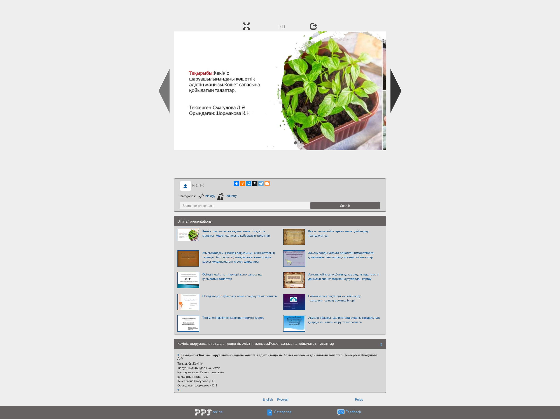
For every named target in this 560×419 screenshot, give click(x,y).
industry (231, 196)
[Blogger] (267, 183)
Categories (282, 411)
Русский (283, 399)
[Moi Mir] (248, 183)
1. (178, 355)
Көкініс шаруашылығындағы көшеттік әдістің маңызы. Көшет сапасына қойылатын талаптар (236, 233)
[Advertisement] (280, 10)
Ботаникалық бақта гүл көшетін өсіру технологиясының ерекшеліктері (334, 298)
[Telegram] (261, 183)
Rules (359, 399)
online (217, 411)
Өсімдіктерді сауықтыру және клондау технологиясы (239, 296)
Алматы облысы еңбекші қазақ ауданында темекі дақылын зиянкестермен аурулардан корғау (343, 276)
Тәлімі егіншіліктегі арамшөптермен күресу (233, 317)
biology (210, 196)
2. (178, 390)
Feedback (353, 411)
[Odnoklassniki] (242, 183)
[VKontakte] (236, 183)
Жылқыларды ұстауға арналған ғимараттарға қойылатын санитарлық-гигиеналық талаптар (340, 254)
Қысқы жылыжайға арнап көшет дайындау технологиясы (338, 233)
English (268, 399)
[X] (254, 183)
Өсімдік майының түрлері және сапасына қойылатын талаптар (232, 276)
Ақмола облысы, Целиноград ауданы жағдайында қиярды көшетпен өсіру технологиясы (344, 319)
